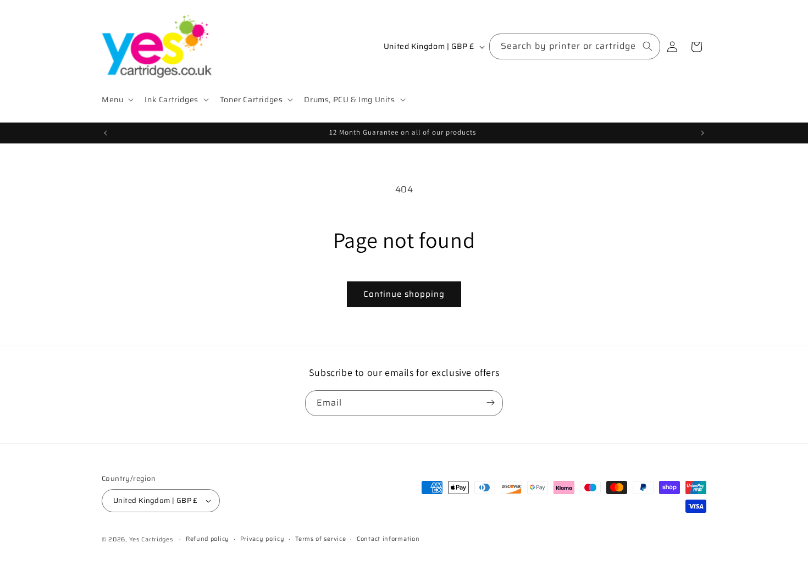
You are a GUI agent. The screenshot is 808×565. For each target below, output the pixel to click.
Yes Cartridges (151, 539)
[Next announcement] (702, 133)
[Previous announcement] (105, 133)
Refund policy (207, 539)
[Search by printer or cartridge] (647, 46)
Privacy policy (262, 539)
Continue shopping (404, 294)
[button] (116, 99)
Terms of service (320, 539)
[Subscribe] (490, 403)
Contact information (388, 539)
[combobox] (575, 46)
